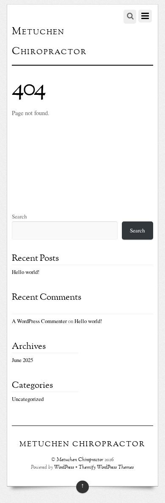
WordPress (64, 467)
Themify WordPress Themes (106, 467)
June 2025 (22, 360)
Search (19, 216)
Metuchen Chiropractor (80, 460)
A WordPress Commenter (39, 321)
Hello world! (25, 272)
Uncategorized (28, 399)
